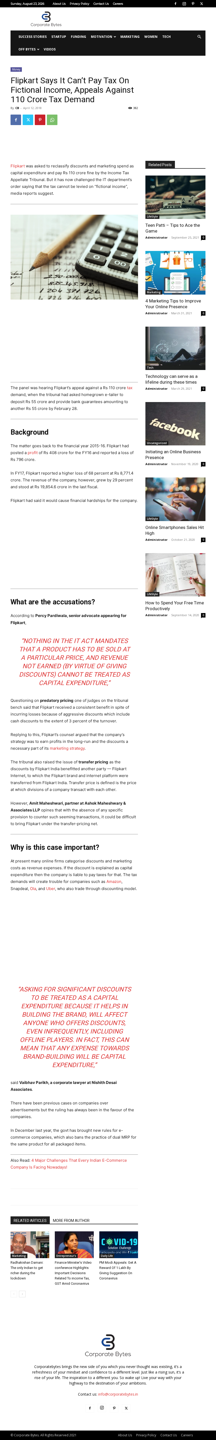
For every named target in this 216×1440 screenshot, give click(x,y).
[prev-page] (14, 1294)
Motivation (101, 36)
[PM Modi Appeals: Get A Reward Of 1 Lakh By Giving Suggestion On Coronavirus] (118, 1244)
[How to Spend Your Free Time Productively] (175, 574)
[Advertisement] (143, 19)
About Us (59, 4)
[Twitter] (201, 3)
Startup (58, 36)
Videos (50, 49)
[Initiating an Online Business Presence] (175, 423)
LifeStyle (152, 216)
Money (16, 69)
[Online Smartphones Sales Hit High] (175, 499)
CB (17, 108)
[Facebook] (175, 3)
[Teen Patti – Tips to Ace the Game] (175, 197)
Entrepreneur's (66, 1256)
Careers (118, 4)
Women (151, 36)
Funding (78, 36)
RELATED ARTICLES (30, 1220)
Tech (166, 36)
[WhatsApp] (52, 120)
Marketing (130, 36)
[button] (199, 36)
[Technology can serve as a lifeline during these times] (175, 348)
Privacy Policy (79, 4)
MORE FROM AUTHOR (71, 1220)
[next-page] (22, 1294)
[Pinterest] (193, 3)
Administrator (156, 237)
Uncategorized (157, 443)
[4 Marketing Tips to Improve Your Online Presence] (175, 272)
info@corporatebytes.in (118, 1394)
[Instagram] (184, 3)
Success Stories (32, 36)
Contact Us (101, 4)
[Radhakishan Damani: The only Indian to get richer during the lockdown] (30, 1244)
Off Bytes (27, 49)
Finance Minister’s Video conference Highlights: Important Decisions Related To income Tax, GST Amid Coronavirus (73, 1273)
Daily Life (107, 1256)
